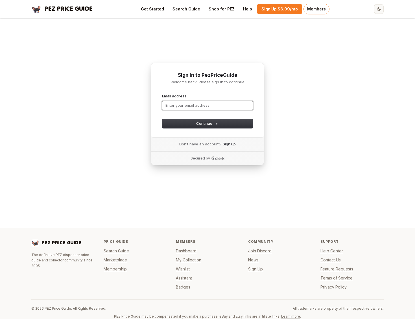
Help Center (331, 250)
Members (316, 8)
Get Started (152, 8)
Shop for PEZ (222, 8)
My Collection (188, 259)
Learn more (290, 316)
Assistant (184, 278)
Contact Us (330, 259)
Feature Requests (336, 268)
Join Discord (260, 250)
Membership (115, 268)
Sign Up (255, 268)
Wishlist (183, 268)
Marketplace (115, 259)
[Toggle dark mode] (379, 9)
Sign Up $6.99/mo (279, 8)
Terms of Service (336, 278)
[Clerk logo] (218, 158)
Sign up (229, 144)
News (253, 259)
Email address (174, 96)
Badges (183, 287)
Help (247, 8)
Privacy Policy (333, 287)
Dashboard (186, 250)
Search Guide (186, 8)
